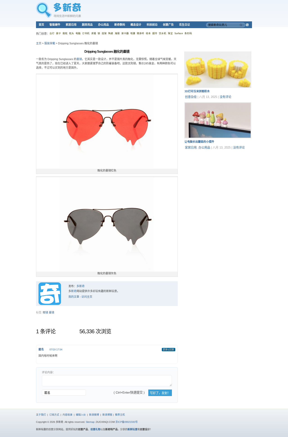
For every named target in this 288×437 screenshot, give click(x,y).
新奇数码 (119, 24)
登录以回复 (168, 349)
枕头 (71, 33)
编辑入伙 (81, 414)
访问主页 (86, 296)
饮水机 (162, 33)
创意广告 (168, 24)
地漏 (132, 33)
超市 (154, 33)
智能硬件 (55, 24)
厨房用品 (87, 24)
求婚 (93, 33)
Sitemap (90, 422)
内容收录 (67, 414)
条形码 (188, 33)
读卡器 (125, 33)
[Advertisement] (218, 181)
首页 (41, 24)
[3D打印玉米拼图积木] (217, 86)
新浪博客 (107, 414)
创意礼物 (95, 429)
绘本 (148, 33)
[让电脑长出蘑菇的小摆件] (217, 137)
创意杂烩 (191, 97)
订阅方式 (54, 414)
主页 (38, 43)
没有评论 (225, 97)
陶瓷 (110, 33)
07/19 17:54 (56, 349)
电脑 (78, 33)
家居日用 (71, 24)
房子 (58, 33)
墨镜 (79, 59)
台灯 (52, 33)
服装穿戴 (49, 43)
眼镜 (45, 312)
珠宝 (170, 33)
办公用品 (103, 24)
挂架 (104, 33)
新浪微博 (94, 414)
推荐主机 (120, 414)
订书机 (86, 33)
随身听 (140, 33)
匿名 (41, 349)
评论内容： (48, 372)
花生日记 (184, 24)
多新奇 (80, 286)
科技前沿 (152, 24)
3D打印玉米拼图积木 (197, 91)
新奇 (73, 291)
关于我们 (41, 414)
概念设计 (135, 24)
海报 (117, 33)
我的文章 (73, 296)
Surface (178, 33)
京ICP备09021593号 (126, 422)
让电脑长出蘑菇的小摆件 (199, 141)
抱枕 (65, 33)
